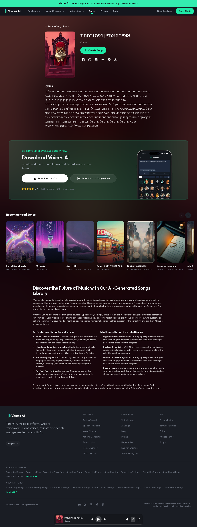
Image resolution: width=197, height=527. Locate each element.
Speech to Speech (92, 425)
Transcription (89, 442)
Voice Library (77, 11)
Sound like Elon (33, 472)
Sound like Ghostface (53, 472)
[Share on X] (96, 60)
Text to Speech (90, 420)
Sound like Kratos (93, 472)
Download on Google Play (96, 178)
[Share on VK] (103, 60)
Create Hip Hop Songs (37, 487)
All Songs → (11, 491)
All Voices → (31, 476)
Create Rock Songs (59, 487)
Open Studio (185, 11)
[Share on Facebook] (83, 60)
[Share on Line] (109, 60)
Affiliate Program (129, 453)
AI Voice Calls (89, 453)
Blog (115, 11)
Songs (92, 11)
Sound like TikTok (14, 476)
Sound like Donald (15, 472)
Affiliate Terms (167, 436)
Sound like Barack (151, 472)
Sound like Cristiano (130, 472)
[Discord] (79, 504)
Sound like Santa (74, 472)
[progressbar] (98, 524)
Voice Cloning (89, 431)
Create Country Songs (103, 487)
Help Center (127, 442)
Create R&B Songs (81, 487)
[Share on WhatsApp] (90, 60)
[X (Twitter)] (85, 504)
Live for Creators (130, 447)
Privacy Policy (166, 420)
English (11, 443)
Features (33, 11)
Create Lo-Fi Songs (173, 487)
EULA (162, 431)
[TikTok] (97, 504)
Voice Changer (53, 11)
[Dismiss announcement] (193, 3)
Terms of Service (168, 425)
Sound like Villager (171, 472)
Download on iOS (47, 178)
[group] (98, 524)
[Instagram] (91, 504)
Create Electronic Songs (129, 487)
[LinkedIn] (102, 504)
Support (164, 442)
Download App (164, 11)
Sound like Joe (112, 472)
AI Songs (125, 425)
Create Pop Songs (15, 487)
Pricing (104, 11)
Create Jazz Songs (152, 487)
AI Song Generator (92, 436)
